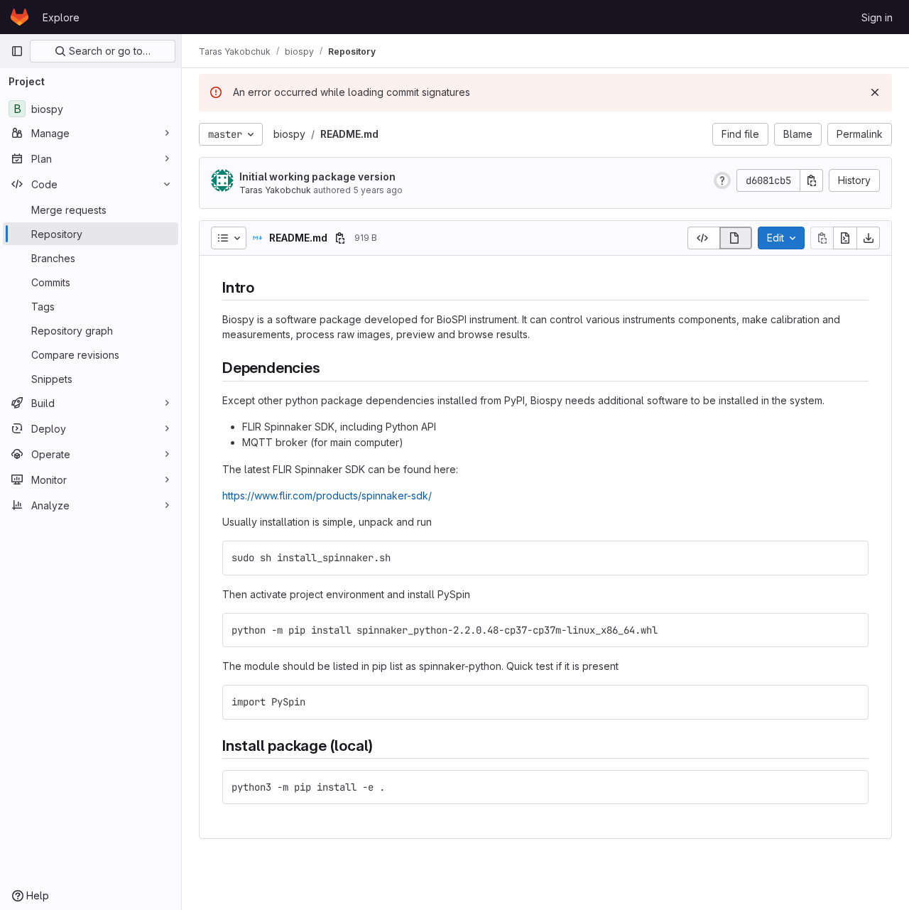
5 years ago (378, 190)
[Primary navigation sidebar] (17, 51)
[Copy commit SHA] (811, 180)
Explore (61, 17)
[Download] (868, 238)
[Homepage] (19, 17)
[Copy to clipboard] (851, 557)
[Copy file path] (340, 238)
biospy (289, 134)
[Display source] (703, 238)
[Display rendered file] (736, 238)
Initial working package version (317, 176)
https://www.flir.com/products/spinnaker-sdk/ (327, 495)
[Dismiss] (874, 92)
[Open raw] (845, 238)
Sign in (877, 17)
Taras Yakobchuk (275, 190)
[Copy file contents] (821, 238)
